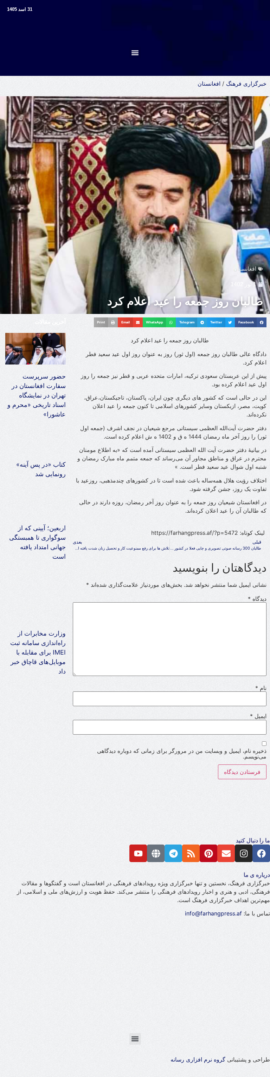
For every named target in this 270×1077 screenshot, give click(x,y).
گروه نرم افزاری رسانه (198, 1059)
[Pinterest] (208, 853)
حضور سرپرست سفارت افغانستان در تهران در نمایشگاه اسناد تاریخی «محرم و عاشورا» (36, 395)
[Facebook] (261, 853)
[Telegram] (173, 853)
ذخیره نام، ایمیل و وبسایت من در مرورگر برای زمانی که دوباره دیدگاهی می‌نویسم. (181, 753)
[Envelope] (226, 853)
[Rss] (191, 853)
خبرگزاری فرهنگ (246, 83)
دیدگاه (257, 599)
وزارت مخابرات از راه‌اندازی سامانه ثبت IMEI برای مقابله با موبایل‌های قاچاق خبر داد (38, 652)
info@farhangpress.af (213, 913)
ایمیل (258, 716)
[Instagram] (243, 853)
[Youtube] (138, 853)
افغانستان (209, 83)
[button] (135, 52)
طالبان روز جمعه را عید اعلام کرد (185, 301)
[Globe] (156, 853)
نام (260, 688)
